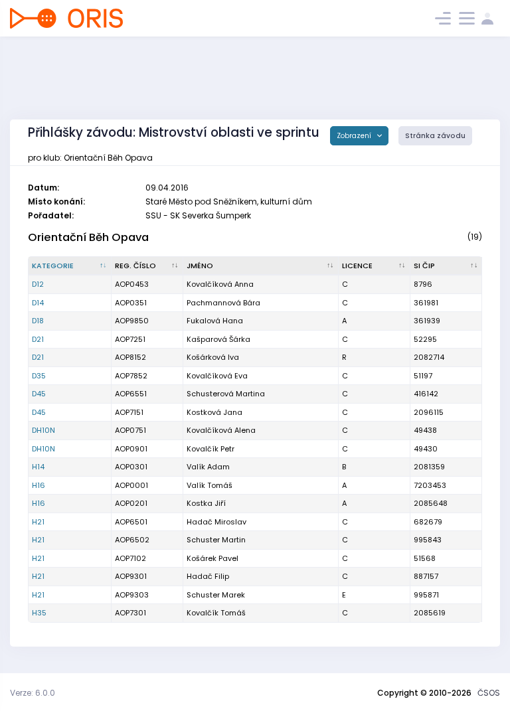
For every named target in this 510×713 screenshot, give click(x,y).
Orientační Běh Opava (88, 237)
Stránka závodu (435, 136)
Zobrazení (355, 136)
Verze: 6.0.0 (32, 692)
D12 (38, 284)
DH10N (43, 430)
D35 (39, 375)
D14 (38, 302)
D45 (39, 393)
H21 (38, 521)
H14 (38, 466)
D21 (38, 339)
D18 (38, 320)
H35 (39, 612)
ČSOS (488, 692)
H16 (38, 485)
